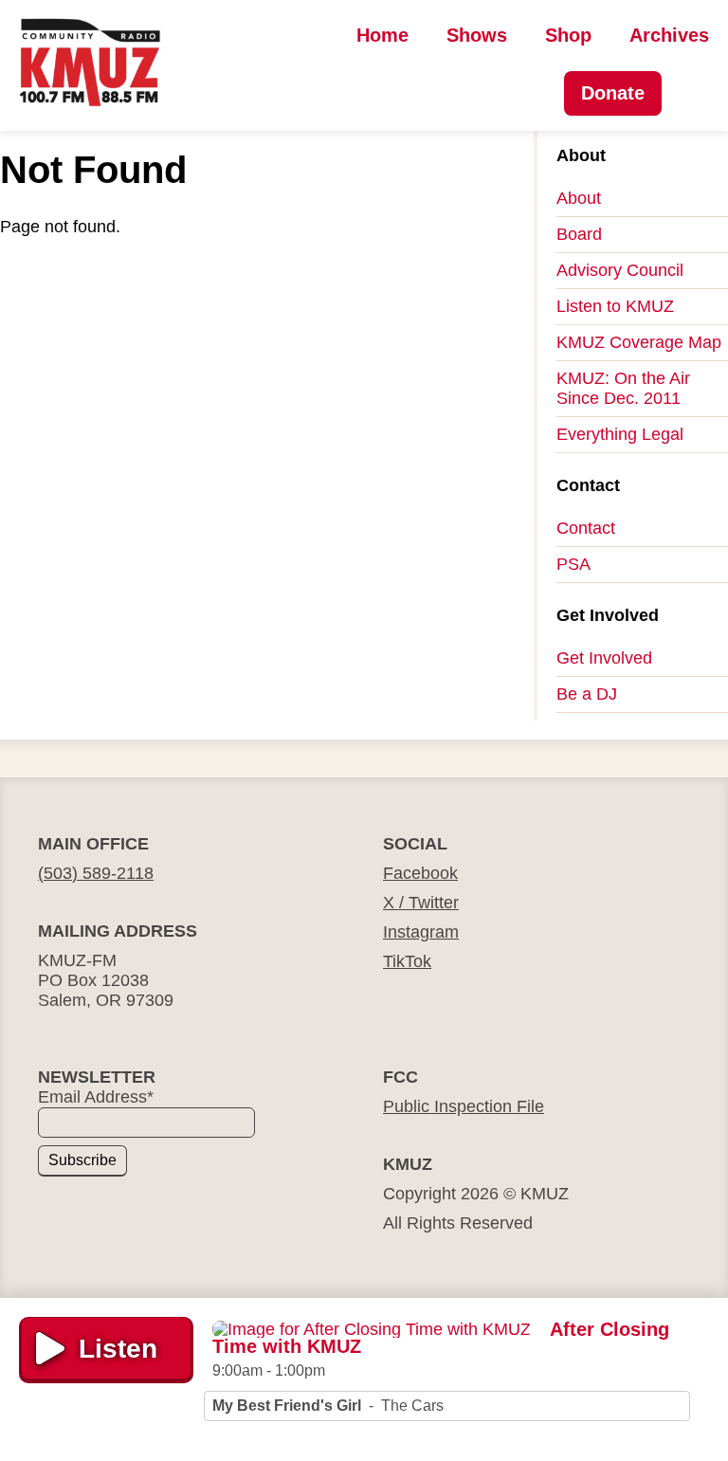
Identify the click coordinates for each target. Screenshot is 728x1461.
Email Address (96, 1096)
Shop (568, 35)
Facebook (420, 873)
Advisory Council (619, 270)
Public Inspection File (463, 1106)
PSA (573, 564)
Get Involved (604, 657)
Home (382, 35)
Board (579, 234)
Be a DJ (586, 694)
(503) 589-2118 (96, 873)
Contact (585, 528)
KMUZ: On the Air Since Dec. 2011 (623, 388)
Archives (669, 35)
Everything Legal (619, 434)
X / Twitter (421, 902)
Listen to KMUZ (615, 306)
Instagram (421, 931)
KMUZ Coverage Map (638, 342)
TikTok (407, 961)
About (578, 198)
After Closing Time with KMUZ (440, 1338)
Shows (476, 35)
